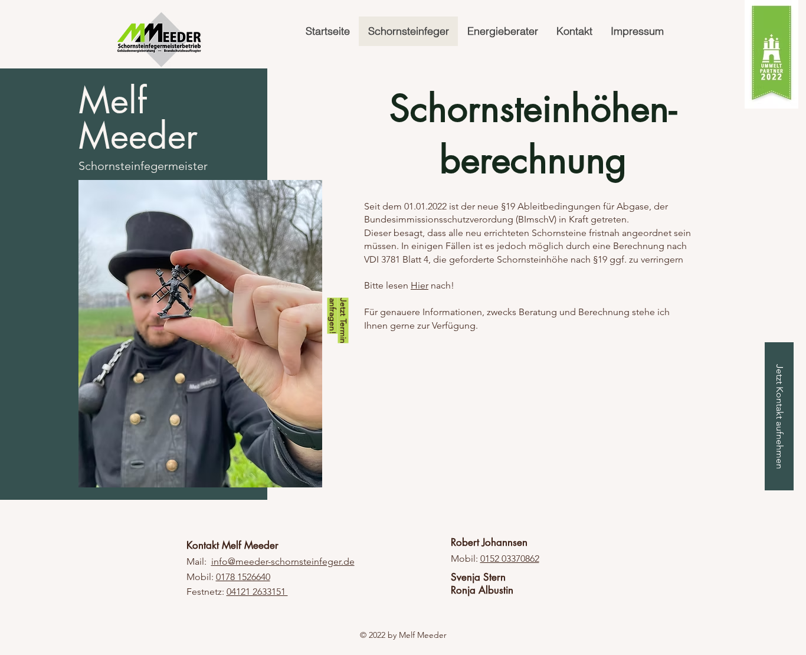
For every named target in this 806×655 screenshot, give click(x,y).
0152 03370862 (509, 558)
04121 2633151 (257, 591)
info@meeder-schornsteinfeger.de (283, 561)
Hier (419, 285)
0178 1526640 (243, 576)
